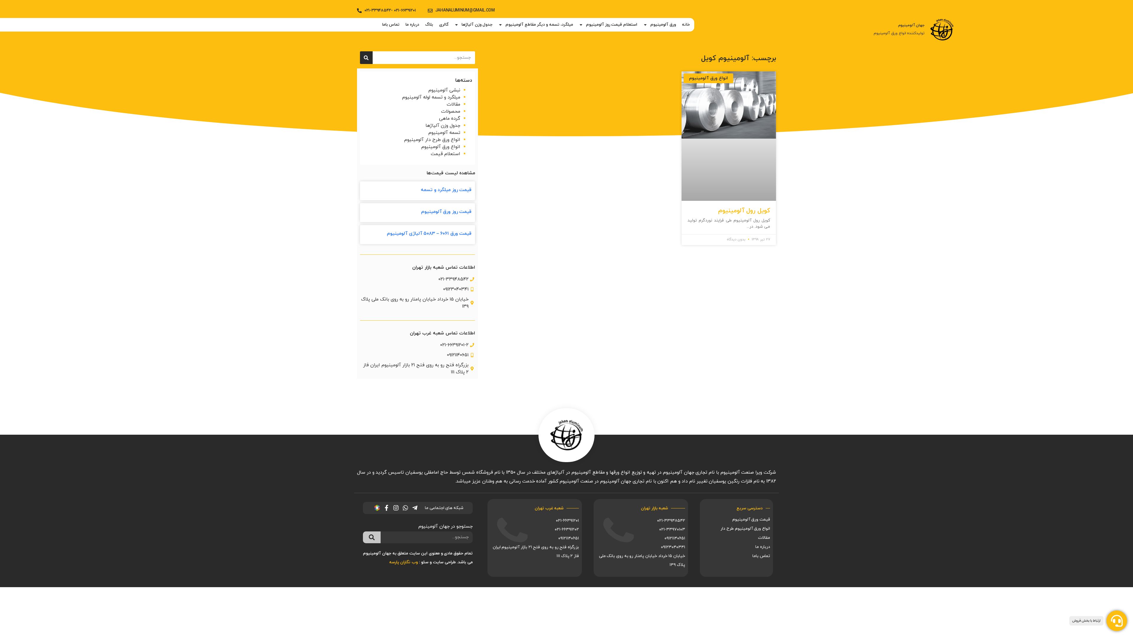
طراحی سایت (444, 562)
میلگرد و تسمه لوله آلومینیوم (431, 97)
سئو (424, 562)
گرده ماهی (449, 118)
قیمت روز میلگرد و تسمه (446, 190)
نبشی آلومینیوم (444, 90)
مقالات (453, 104)
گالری (443, 24)
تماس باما (391, 24)
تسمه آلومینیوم (444, 132)
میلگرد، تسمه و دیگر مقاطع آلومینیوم (539, 24)
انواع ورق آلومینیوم (440, 147)
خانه (686, 24)
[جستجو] (366, 57)
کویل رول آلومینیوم (744, 210)
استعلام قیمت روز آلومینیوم (611, 24)
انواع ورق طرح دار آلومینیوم (432, 140)
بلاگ (429, 24)
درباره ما (412, 24)
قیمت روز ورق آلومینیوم (446, 211)
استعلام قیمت (445, 154)
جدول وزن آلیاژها (476, 24)
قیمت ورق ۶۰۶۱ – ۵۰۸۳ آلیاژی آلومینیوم (429, 233)
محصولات (450, 111)
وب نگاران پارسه (403, 562)
